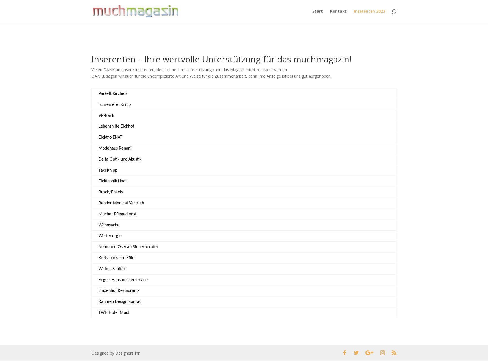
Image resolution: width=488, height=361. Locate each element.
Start (317, 11)
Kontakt (338, 11)
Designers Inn (127, 353)
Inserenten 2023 (369, 11)
